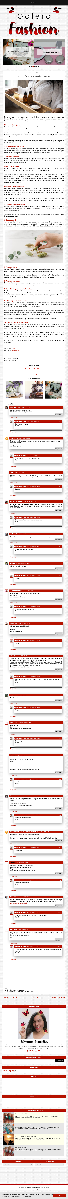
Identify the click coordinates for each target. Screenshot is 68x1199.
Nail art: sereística (20, 1147)
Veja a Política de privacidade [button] (23, 1196)
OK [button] (59, 1195)
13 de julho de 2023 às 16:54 (24, 623)
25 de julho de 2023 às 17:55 (23, 896)
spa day (38, 374)
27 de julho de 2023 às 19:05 (33, 421)
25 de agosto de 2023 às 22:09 (33, 676)
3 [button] (33, 66)
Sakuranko (13, 563)
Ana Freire (13, 929)
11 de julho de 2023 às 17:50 (27, 590)
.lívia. (11, 796)
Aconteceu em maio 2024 (50, 52)
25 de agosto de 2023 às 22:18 (33, 779)
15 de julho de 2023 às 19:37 (25, 722)
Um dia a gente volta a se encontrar (25, 1136)
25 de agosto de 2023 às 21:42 (33, 486)
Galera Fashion (24, 1187)
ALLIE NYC (13, 623)
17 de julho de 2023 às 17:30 (22, 755)
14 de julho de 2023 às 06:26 (20, 655)
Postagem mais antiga (58, 997)
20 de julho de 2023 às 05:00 (43, 831)
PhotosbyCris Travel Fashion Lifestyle (23, 832)
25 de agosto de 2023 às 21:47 (33, 517)
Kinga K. (12, 695)
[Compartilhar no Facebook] (25, 369)
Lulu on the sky (15, 590)
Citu (11, 472)
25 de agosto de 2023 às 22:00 (33, 640)
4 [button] (35, 66)
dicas (33, 374)
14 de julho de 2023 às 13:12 (22, 695)
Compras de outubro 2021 (23, 1125)
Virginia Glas (14, 438)
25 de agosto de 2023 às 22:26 (33, 847)
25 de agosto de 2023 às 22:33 (33, 912)
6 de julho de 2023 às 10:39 (25, 407)
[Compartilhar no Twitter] (30, 369)
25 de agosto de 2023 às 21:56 (33, 606)
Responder (58, 414)
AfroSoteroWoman (16, 501)
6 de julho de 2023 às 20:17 (25, 438)
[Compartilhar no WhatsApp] (42, 369)
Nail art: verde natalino (22, 1114)
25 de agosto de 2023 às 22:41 (33, 946)
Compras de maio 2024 (18, 52)
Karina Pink (14, 722)
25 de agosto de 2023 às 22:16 (33, 738)
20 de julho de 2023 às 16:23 (22, 862)
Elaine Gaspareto (36, 1189)
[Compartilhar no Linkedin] (38, 369)
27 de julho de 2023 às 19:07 (33, 455)
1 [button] (29, 66)
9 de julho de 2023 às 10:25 (30, 501)
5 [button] (36, 66)
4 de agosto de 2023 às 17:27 (24, 929)
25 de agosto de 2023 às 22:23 (33, 815)
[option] (18, 52)
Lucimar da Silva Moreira (18, 534)
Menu (34, 3)
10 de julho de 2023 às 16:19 (34, 534)
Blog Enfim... (14, 407)
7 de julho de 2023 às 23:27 (20, 472)
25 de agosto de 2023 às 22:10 (33, 707)
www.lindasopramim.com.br (19, 903)
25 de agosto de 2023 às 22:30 (33, 880)
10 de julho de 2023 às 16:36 (24, 563)
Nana (11, 655)
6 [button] (38, 66)
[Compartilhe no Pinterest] (34, 369)
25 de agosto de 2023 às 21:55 (33, 575)
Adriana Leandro (20, 421)
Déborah (13, 897)
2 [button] (31, 66)
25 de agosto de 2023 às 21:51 (33, 546)
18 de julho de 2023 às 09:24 (20, 796)
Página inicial (34, 997)
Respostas (14, 418)
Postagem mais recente (10, 997)
